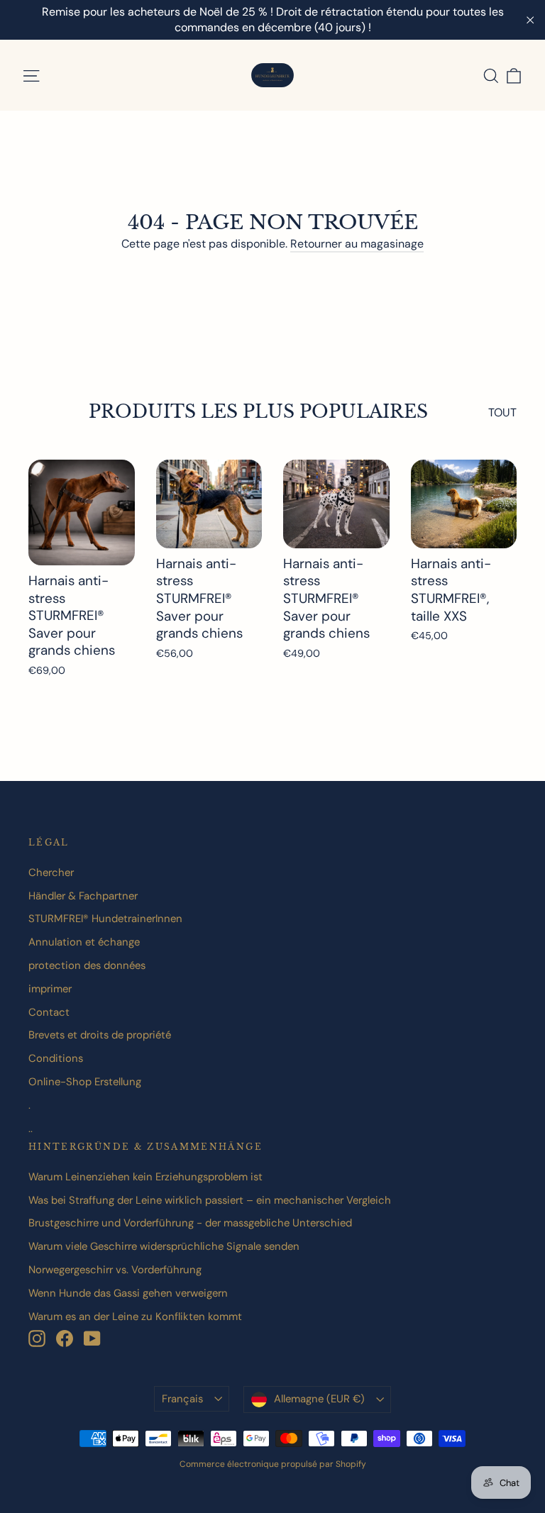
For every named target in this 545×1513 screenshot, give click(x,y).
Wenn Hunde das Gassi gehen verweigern (128, 1293)
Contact (49, 1012)
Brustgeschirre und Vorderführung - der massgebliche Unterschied (190, 1223)
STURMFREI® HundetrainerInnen (105, 918)
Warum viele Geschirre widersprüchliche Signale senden (163, 1246)
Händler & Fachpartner (83, 896)
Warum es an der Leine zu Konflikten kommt (135, 1316)
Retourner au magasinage (357, 243)
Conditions (55, 1058)
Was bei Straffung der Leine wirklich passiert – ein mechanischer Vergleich (209, 1200)
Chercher (51, 872)
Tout (502, 412)
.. (30, 1128)
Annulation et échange (84, 942)
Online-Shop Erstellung (84, 1082)
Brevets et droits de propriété (99, 1035)
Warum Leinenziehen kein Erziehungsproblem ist (145, 1177)
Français (182, 1399)
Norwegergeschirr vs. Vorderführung (115, 1270)
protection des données (86, 965)
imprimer (50, 989)
